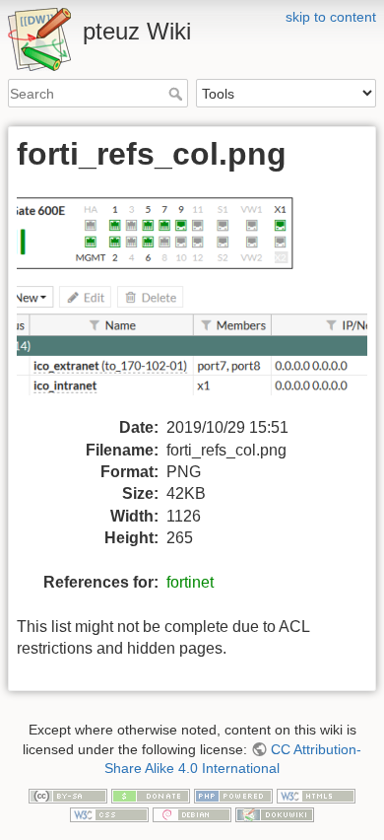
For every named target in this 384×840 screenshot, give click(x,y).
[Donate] (150, 795)
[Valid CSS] (109, 814)
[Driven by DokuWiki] (274, 814)
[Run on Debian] (192, 814)
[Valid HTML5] (316, 795)
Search (177, 94)
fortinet (190, 582)
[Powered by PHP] (233, 795)
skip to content (331, 17)
